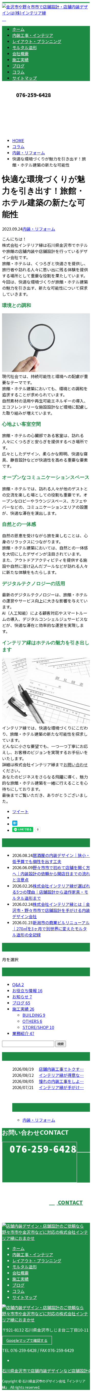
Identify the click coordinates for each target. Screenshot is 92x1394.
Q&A (18, 984)
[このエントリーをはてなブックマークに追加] (14, 824)
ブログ (18, 66)
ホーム (18, 29)
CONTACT (20, 103)
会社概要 (20, 53)
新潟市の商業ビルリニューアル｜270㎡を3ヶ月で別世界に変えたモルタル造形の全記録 (51, 928)
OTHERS (32, 1021)
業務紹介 (23, 1033)
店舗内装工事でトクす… (61, 1069)
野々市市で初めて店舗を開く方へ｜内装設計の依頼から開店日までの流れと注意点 (51, 873)
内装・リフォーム (28, 153)
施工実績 (20, 60)
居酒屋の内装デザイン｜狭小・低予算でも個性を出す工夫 (51, 858)
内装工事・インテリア (32, 35)
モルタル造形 (24, 47)
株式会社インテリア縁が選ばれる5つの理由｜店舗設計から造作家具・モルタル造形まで (51, 892)
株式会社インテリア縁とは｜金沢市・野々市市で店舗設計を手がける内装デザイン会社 (51, 910)
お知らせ (22, 997)
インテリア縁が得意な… (61, 1075)
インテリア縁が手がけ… (61, 1087)
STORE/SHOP (38, 1027)
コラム (18, 72)
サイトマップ (24, 78)
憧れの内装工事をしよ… (61, 1081)
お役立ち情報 (27, 990)
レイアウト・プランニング (36, 41)
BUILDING (33, 1015)
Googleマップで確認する (27, 1340)
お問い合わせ (75, 764)
